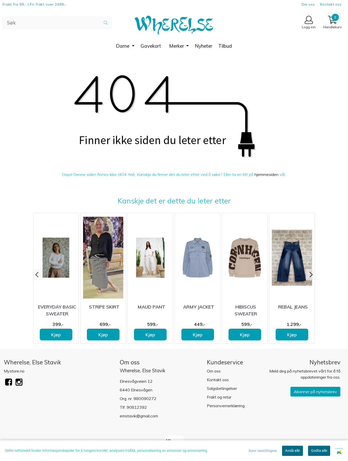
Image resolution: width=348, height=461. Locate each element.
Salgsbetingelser (222, 388)
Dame (123, 46)
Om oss (308, 4)
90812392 (137, 407)
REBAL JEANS (293, 307)
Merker (177, 46)
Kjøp (56, 334)
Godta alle (319, 451)
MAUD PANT (151, 307)
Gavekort (151, 46)
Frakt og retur (219, 397)
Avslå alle (292, 451)
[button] (37, 274)
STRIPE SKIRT (104, 307)
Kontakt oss (331, 4)
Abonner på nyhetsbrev (315, 391)
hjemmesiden (266, 174)
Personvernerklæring (226, 405)
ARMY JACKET (198, 307)
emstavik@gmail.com (139, 415)
